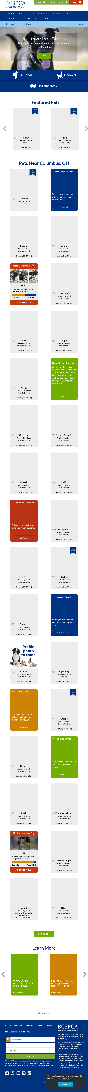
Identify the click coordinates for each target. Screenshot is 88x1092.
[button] (40, 2)
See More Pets (44, 934)
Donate (23, 14)
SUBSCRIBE (24, 727)
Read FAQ (64, 396)
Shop (46, 19)
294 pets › (12, 24)
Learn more (64, 774)
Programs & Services (62, 14)
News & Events (31, 19)
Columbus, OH (29, 24)
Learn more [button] (64, 1079)
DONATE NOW (24, 302)
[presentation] (5, 128)
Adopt (11, 14)
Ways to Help (14, 19)
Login (81, 24)
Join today (24, 538)
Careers (39, 1026)
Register (44, 55)
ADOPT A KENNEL (64, 633)
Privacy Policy (50, 1065)
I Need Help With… (40, 14)
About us (29, 1026)
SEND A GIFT (64, 207)
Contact (49, 1026)
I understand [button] (65, 1084)
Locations (18, 1026)
